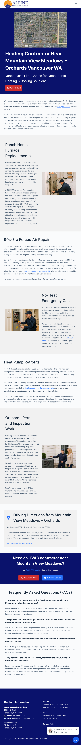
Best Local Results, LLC (42, 739)
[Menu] (76, 4)
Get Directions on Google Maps (19, 543)
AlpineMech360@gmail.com (23, 718)
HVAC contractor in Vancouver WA (37, 271)
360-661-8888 (19, 715)
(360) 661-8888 (63, 107)
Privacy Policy (48, 724)
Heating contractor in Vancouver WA (39, 388)
